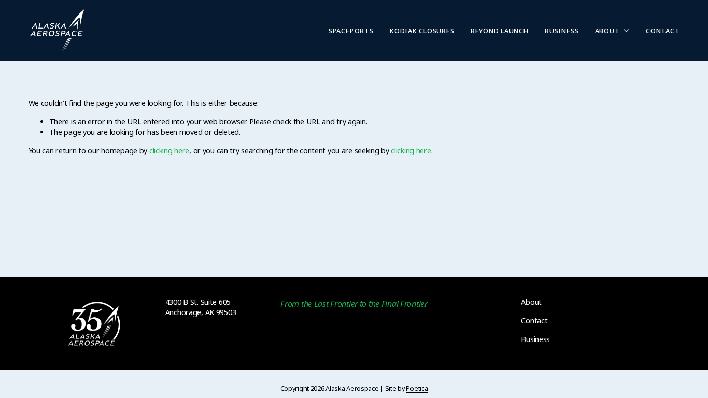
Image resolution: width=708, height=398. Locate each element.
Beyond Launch (500, 30)
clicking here (169, 150)
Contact (662, 30)
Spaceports (351, 30)
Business (561, 30)
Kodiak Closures (422, 30)
